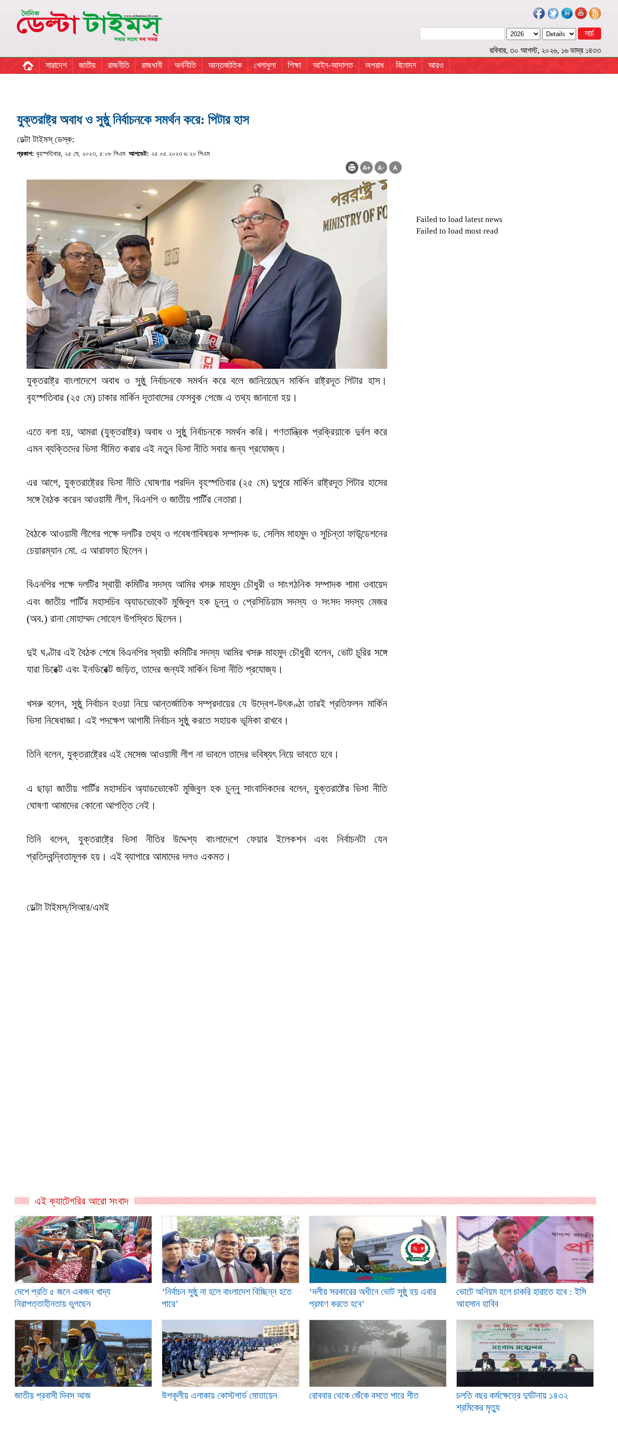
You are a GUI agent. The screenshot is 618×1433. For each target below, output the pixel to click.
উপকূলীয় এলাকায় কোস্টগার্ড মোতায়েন (219, 1395)
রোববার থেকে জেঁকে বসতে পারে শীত (364, 1395)
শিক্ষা (294, 65)
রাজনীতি (118, 65)
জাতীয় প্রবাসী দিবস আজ (52, 1395)
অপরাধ (374, 65)
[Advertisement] (209, 1090)
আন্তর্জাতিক (225, 65)
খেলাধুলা (265, 65)
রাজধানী (151, 65)
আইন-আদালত (333, 65)
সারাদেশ (56, 65)
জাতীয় (87, 65)
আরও (436, 65)
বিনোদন (406, 65)
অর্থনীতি (185, 65)
